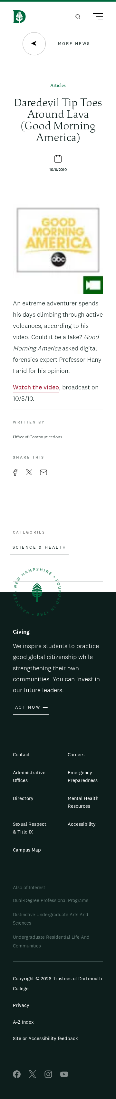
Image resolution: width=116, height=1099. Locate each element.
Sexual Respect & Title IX (29, 828)
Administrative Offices (29, 776)
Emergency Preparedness (83, 776)
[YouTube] (64, 1076)
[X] (32, 1076)
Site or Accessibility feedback (45, 1038)
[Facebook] (17, 1076)
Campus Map (27, 850)
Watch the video (36, 387)
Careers (76, 754)
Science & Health (39, 547)
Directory (23, 798)
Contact (21, 754)
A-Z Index (23, 1022)
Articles (58, 85)
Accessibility (82, 824)
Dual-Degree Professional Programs (50, 900)
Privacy (21, 1005)
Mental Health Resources (83, 802)
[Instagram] (48, 1076)
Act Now (28, 707)
